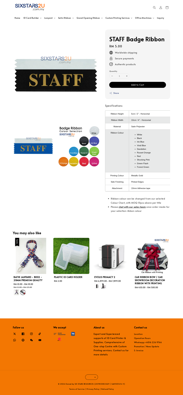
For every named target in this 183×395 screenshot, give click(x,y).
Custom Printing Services (118, 18)
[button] (154, 7)
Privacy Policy (93, 389)
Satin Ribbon (64, 18)
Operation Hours (142, 338)
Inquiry (160, 18)
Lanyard (48, 18)
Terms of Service (77, 389)
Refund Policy (107, 389)
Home (17, 18)
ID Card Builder (31, 18)
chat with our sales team (132, 206)
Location (138, 334)
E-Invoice (138, 350)
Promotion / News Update (146, 346)
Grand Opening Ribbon (88, 18)
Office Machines (143, 18)
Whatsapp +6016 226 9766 (148, 342)
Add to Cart (137, 84)
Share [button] (116, 93)
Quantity (113, 71)
